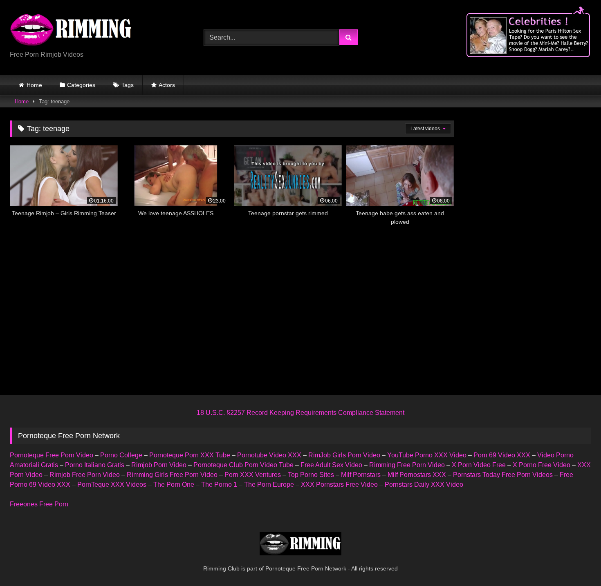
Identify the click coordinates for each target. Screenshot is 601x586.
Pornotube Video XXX (269, 455)
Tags (127, 85)
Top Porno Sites (311, 474)
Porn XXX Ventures (252, 474)
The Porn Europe (269, 484)
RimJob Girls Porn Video (344, 455)
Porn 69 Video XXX (501, 455)
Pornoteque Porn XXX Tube (189, 455)
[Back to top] (576, 562)
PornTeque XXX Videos (111, 484)
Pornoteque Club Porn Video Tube (243, 464)
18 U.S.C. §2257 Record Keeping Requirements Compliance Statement (300, 412)
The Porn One (173, 484)
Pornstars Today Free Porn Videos (503, 474)
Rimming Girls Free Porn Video (172, 474)
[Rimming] (71, 30)
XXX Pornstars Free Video (339, 484)
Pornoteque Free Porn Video (51, 455)
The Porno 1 (219, 484)
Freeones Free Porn (39, 504)
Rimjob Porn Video (158, 464)
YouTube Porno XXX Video (426, 455)
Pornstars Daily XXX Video (424, 484)
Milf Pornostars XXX (417, 474)
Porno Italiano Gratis (94, 464)
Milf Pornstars (361, 474)
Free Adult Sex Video (331, 464)
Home (34, 85)
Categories (81, 85)
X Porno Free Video (541, 464)
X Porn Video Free (479, 464)
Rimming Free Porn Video (407, 464)
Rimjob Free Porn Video (84, 474)
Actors (167, 85)
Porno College (121, 455)
